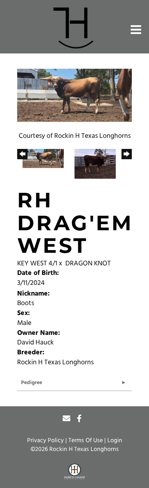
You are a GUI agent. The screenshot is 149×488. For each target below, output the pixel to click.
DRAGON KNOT (88, 263)
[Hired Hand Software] (74, 472)
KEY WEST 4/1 (37, 263)
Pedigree (31, 383)
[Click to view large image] (74, 95)
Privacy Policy (45, 441)
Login (114, 441)
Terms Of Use (85, 441)
